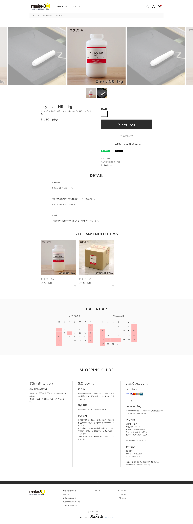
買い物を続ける (106, 165)
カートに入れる (129, 124)
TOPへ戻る (96, 482)
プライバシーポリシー (70, 505)
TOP (32, 16)
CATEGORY (59, 7)
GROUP (74, 7)
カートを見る (122, 494)
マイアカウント (123, 491)
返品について (105, 159)
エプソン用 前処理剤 (45, 16)
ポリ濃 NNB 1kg (47, 279)
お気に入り (128, 135)
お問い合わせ (122, 498)
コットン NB (60, 16)
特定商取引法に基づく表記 (110, 162)
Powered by (84, 517)
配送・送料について (69, 491)
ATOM (97, 491)
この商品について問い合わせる (127, 144)
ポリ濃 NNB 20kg (86, 279)
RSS (91, 491)
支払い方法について (69, 498)
